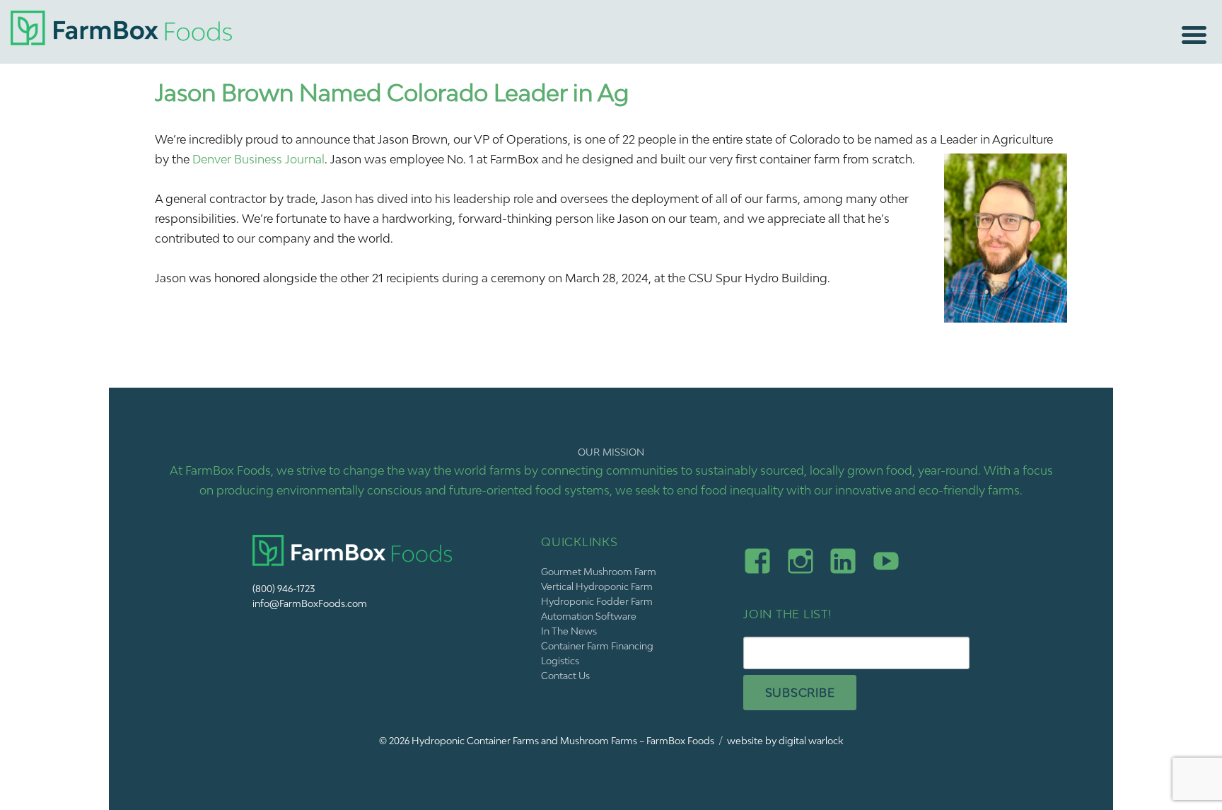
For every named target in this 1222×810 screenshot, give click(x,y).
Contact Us (565, 675)
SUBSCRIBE (800, 692)
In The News (569, 631)
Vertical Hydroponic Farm (597, 586)
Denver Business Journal (258, 159)
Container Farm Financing (597, 646)
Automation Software (588, 616)
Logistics (560, 660)
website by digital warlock (785, 740)
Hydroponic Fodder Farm (597, 601)
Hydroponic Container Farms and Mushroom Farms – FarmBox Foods (563, 740)
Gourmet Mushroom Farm (598, 571)
